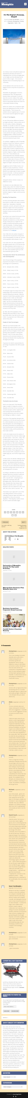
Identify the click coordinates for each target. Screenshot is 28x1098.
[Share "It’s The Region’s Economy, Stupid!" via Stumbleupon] (23, 512)
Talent (15, 23)
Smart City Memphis (14, 19)
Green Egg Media (17, 1094)
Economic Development (13, 21)
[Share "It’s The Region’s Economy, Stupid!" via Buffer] (20, 512)
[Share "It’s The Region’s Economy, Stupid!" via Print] (15, 515)
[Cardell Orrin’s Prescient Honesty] (14, 620)
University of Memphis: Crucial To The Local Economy (12, 567)
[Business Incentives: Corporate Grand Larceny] (14, 599)
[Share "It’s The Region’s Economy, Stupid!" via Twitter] (8, 512)
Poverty (22, 21)
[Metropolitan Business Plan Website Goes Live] (14, 579)
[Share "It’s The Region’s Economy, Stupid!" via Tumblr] (11, 512)
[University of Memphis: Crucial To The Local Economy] (14, 556)
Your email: (5, 1004)
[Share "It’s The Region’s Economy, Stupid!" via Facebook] (5, 512)
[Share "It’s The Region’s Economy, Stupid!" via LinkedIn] (17, 512)
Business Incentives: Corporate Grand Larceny (12, 609)
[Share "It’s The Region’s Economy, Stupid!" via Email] (12, 515)
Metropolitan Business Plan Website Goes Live (13, 588)
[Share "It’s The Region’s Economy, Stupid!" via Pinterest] (14, 512)
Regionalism (11, 23)
